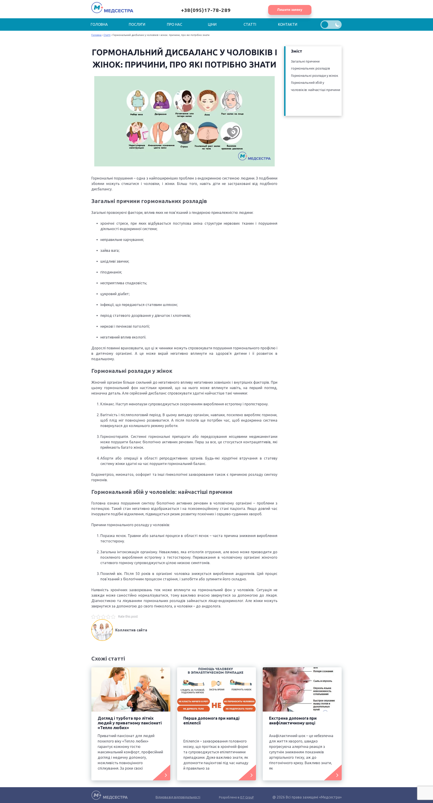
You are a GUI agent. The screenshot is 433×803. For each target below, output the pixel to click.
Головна (99, 24)
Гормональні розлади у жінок (314, 75)
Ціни (212, 24)
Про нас (174, 24)
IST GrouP (247, 797)
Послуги (137, 24)
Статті (250, 24)
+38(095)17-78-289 (206, 10)
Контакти (287, 24)
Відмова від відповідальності (178, 797)
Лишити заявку (289, 10)
